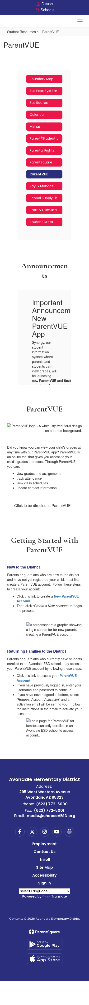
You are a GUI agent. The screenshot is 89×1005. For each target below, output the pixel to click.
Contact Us (44, 851)
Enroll (44, 859)
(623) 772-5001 (49, 810)
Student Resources (21, 31)
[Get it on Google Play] (44, 944)
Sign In (44, 883)
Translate (59, 896)
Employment (44, 844)
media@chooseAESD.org (51, 815)
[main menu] (80, 21)
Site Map (44, 867)
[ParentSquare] (44, 931)
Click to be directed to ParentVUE (42, 505)
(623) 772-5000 (52, 804)
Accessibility (44, 875)
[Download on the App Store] (44, 958)
